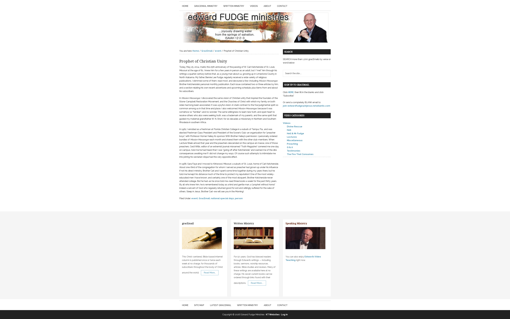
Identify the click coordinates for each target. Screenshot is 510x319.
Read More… (210, 272)
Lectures (292, 137)
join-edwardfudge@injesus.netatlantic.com (306, 106)
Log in (284, 314)
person (239, 198)
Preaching (292, 144)
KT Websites (273, 314)
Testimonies (293, 151)
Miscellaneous (295, 140)
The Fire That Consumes (300, 154)
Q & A (290, 147)
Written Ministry (244, 223)
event (194, 198)
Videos (286, 123)
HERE (291, 92)
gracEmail (188, 223)
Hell (289, 130)
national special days (222, 198)
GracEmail (204, 198)
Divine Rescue (294, 126)
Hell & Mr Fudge (295, 133)
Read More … (257, 283)
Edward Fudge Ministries (255, 27)
